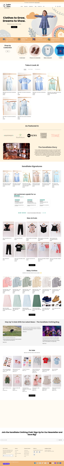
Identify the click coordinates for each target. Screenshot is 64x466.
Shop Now (26, 6)
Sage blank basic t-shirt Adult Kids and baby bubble (27, 290)
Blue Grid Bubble (55, 369)
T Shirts (22, 58)
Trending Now (37, 69)
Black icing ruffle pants (18, 238)
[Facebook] (37, 452)
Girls (35, 58)
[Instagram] (39, 452)
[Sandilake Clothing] (7, 6)
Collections (31, 6)
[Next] (9, 51)
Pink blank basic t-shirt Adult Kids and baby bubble (7, 290)
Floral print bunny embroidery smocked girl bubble (27, 389)
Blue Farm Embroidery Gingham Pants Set (55, 259)
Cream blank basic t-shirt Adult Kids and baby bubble (46, 290)
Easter (25, 69)
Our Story (16, 450)
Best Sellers (30, 69)
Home (22, 6)
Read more (5, 342)
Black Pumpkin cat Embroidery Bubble (31, 239)
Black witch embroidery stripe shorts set (20, 259)
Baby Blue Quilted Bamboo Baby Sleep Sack (27, 309)
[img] (32, 195)
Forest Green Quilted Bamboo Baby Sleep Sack (36, 309)
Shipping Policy (26, 451)
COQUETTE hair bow (26, 369)
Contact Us (40, 6)
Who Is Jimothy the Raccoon (9, 337)
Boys (48, 58)
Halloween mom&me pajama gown (46, 388)
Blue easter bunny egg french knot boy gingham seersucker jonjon (54, 93)
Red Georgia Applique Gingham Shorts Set (46, 370)
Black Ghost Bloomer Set (7, 238)
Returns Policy (26, 453)
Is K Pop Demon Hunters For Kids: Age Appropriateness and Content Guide (51, 338)
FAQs (25, 456)
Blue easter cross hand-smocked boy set (9, 117)
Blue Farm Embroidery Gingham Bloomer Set (43, 259)
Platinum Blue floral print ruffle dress (56, 388)
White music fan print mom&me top (16, 370)
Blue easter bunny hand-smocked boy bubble (9, 93)
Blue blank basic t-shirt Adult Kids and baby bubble (17, 290)
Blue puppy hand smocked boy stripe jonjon (55, 184)
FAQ (43, 6)
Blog (35, 6)
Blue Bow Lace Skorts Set (30, 258)
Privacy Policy (26, 454)
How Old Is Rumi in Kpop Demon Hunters (31, 327)
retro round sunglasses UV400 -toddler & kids (7, 370)
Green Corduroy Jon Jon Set (7, 388)
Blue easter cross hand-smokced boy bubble (39, 93)
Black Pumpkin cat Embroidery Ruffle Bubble (43, 239)
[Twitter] (34, 455)
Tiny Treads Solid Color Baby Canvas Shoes (46, 309)
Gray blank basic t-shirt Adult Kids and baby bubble (56, 290)
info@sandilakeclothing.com (38, 450)
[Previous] (6, 51)
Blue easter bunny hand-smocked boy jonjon (24, 117)
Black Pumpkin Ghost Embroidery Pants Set (53, 239)
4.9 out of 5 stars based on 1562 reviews (34, 212)
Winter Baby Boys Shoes (56, 308)
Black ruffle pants (6, 258)
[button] (60, 6)
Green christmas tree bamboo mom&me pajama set (36, 370)
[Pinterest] (34, 452)
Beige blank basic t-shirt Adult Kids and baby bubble (36, 290)
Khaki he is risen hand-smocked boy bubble (36, 184)
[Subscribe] (12, 456)
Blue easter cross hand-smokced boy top (24, 93)
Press (16, 451)
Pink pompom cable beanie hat (35, 388)
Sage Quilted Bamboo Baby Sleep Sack (16, 309)
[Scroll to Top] (62, 461)
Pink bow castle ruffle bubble (16, 388)
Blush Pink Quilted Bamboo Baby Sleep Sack (7, 309)
